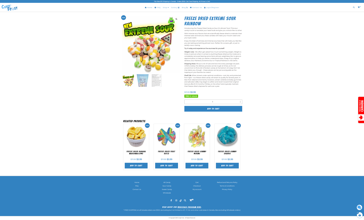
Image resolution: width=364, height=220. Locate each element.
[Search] (354, 7)
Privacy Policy (227, 189)
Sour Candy (167, 186)
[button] (176, 19)
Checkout (197, 186)
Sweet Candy (167, 189)
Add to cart (213, 109)
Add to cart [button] (136, 166)
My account (197, 189)
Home (137, 182)
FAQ (136, 186)
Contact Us (137, 189)
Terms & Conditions (227, 186)
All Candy (166, 182)
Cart (197, 182)
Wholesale (167, 193)
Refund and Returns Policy (227, 182)
